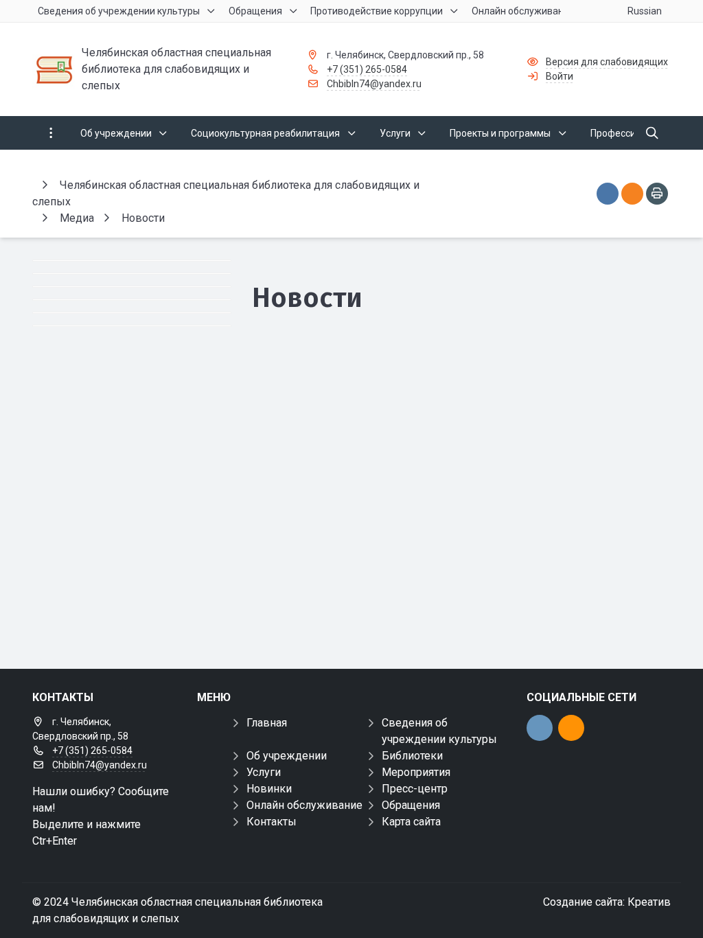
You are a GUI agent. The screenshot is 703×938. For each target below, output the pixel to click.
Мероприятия (416, 772)
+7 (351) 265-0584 (367, 69)
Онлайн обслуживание (304, 805)
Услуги (263, 772)
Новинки (269, 788)
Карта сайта (411, 821)
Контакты (271, 821)
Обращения (411, 805)
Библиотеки (412, 755)
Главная (266, 722)
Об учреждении (286, 755)
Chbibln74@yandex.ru (374, 83)
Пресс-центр (415, 788)
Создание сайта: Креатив (607, 901)
